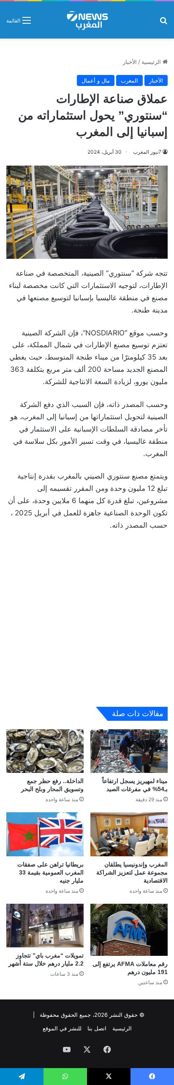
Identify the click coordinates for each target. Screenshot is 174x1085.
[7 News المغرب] (86, 20)
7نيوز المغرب (147, 152)
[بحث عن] (163, 23)
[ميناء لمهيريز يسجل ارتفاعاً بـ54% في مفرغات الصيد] (129, 751)
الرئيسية (152, 61)
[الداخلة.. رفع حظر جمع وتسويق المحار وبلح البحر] (45, 751)
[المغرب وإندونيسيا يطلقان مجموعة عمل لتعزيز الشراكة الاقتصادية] (129, 834)
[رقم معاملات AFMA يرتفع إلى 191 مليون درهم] (129, 930)
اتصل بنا (96, 1028)
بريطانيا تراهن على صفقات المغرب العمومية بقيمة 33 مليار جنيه (50, 872)
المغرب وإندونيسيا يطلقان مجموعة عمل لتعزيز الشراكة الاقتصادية (132, 872)
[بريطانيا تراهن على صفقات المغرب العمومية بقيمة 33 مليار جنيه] (45, 834)
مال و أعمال (96, 80)
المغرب (129, 80)
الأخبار (130, 61)
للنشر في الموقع (62, 1028)
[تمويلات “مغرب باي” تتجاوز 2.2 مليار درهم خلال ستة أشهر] (45, 925)
